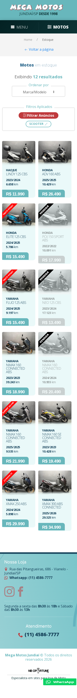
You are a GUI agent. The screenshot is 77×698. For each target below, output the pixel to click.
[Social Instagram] (9, 591)
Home (28, 39)
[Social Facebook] (20, 591)
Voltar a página (40, 49)
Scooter (36, 124)
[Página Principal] (36, 7)
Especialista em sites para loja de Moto (38, 678)
